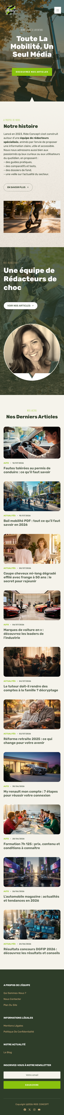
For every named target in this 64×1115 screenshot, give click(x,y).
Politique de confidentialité (19, 1031)
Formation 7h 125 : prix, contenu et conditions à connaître (32, 846)
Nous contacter (12, 999)
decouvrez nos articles (32, 72)
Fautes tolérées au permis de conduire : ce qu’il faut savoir (27, 470)
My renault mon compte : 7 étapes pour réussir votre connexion (31, 793)
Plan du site (10, 1005)
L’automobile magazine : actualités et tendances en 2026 (31, 898)
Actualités (9, 515)
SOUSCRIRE (32, 1085)
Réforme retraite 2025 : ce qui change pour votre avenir (28, 741)
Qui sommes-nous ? (15, 993)
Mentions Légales (13, 1025)
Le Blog (8, 1052)
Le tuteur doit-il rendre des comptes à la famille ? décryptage (31, 688)
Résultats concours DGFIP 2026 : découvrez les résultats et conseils (32, 951)
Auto (6, 463)
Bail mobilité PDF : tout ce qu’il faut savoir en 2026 (32, 523)
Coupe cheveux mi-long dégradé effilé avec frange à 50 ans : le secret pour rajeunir (30, 577)
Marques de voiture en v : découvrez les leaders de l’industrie (24, 634)
